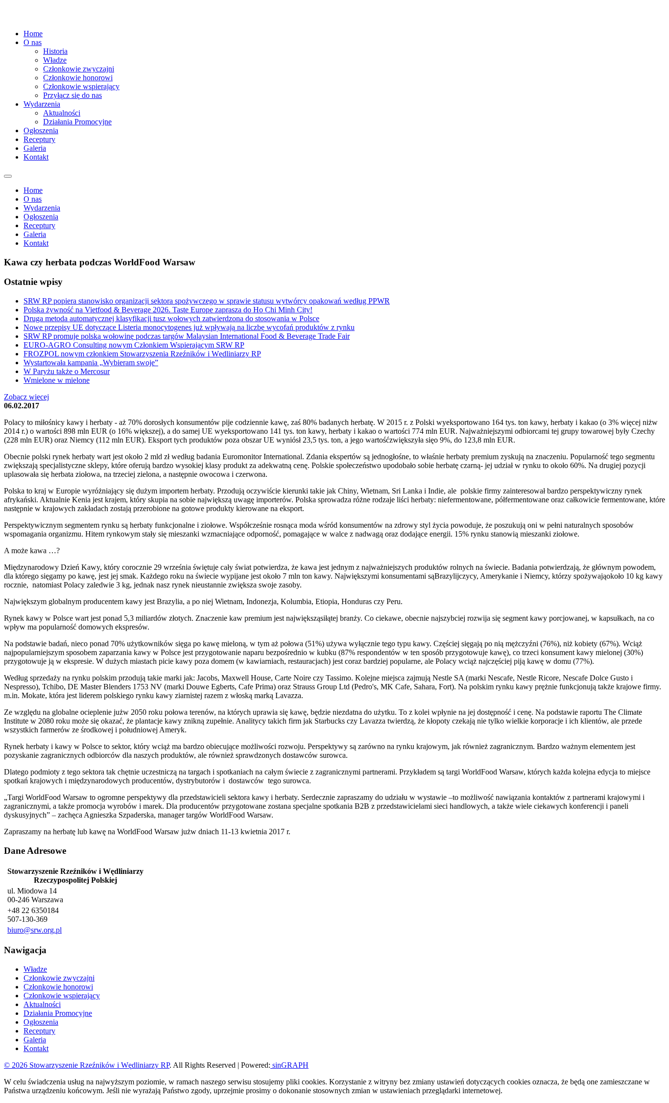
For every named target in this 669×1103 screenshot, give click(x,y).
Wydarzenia (42, 208)
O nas (33, 199)
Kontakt (36, 157)
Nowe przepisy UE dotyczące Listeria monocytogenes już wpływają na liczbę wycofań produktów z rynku (189, 327)
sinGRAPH (289, 1065)
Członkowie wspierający (81, 86)
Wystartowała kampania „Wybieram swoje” (91, 362)
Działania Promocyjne (77, 121)
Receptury (39, 139)
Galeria (35, 148)
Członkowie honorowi (78, 77)
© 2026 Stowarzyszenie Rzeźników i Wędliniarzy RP (86, 1065)
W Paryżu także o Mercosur (67, 371)
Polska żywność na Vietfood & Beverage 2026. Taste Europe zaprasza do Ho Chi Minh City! (168, 309)
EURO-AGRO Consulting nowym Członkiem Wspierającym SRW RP (134, 345)
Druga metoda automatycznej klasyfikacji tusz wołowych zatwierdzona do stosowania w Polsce (171, 318)
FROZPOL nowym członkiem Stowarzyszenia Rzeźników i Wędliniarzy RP (142, 354)
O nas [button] (33, 42)
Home (33, 33)
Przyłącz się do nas (72, 95)
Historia (55, 51)
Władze (55, 60)
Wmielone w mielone (57, 380)
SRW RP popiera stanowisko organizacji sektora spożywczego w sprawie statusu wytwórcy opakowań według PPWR (207, 301)
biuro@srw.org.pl (34, 930)
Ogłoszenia (41, 130)
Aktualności (61, 113)
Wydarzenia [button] (42, 104)
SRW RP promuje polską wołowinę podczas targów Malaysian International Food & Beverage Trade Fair (187, 336)
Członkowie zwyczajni (78, 69)
